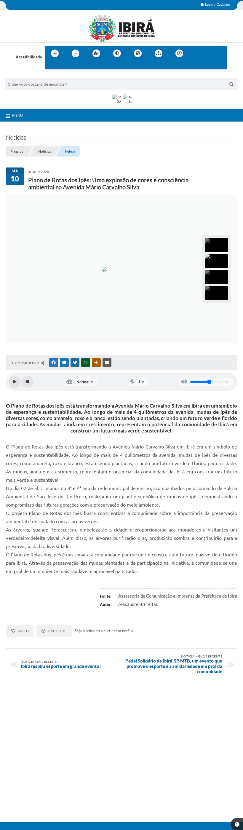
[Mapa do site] (158, 53)
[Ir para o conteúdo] (196, 53)
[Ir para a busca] (51, 65)
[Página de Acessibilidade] (179, 53)
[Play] (15, 382)
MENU (17, 115)
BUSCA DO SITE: (22, 75)
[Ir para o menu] (209, 53)
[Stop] (27, 382)
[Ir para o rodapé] (64, 65)
